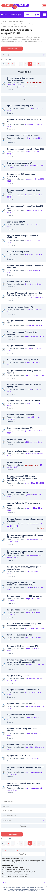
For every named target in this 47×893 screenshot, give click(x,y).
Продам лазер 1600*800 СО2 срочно (23, 610)
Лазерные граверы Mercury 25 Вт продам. (22, 333)
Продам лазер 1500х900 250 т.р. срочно (24, 596)
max (26, 325)
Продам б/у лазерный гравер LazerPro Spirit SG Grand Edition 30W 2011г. (24, 294)
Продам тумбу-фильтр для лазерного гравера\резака (24, 568)
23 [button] (34, 64)
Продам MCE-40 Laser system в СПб (22, 646)
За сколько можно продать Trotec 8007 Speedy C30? (24, 385)
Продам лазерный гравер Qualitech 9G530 (23, 191)
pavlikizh (28, 138)
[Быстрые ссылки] (44, 14)
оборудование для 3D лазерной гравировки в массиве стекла (21, 584)
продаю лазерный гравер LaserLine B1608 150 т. (23, 236)
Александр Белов (31, 465)
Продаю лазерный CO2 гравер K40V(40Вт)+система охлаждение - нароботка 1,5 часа (22, 478)
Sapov (27, 375)
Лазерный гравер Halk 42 (18, 251)
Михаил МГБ (29, 417)
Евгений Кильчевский (34, 83)
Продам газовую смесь (17, 492)
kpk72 (27, 442)
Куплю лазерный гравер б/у (20, 105)
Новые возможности (30, 87)
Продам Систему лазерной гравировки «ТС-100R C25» (25, 520)
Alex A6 (27, 152)
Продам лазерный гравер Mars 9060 (23, 689)
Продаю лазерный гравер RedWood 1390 (25, 149)
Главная (3, 883)
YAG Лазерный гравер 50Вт (19, 635)
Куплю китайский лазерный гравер (23, 451)
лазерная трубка (14, 462)
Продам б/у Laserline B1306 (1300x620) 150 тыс (24, 372)
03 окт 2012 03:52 (37, 337)
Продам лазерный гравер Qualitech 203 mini (25, 207)
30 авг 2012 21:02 (36, 442)
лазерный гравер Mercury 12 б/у (21, 307)
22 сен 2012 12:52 (37, 375)
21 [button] (25, 64)
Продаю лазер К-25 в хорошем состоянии (21, 175)
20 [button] (21, 64)
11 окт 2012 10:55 (36, 298)
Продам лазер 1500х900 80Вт (20, 744)
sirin (26, 284)
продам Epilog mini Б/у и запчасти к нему (23, 504)
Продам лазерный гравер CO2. (21, 414)
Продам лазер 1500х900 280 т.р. (21, 703)
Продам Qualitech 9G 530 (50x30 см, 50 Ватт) (24, 120)
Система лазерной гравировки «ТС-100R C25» (25, 768)
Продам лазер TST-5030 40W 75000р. (23, 135)
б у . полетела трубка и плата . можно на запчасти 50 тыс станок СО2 (24, 661)
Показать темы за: (7, 801)
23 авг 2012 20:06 (37, 483)
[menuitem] (4, 14)
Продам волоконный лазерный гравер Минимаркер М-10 (25, 536)
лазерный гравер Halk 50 (18, 439)
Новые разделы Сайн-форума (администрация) (20, 79)
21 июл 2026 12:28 (14, 85)
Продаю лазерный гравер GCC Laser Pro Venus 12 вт (25, 266)
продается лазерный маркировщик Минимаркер (23, 784)
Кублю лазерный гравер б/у (20, 428)
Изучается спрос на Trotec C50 (20, 714)
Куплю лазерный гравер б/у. (20, 163)
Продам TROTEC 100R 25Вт (19, 755)
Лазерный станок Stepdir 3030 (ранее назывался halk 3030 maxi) (24, 624)
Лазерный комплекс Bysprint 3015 (22, 359)
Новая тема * (12, 49)
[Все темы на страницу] (10, 59)
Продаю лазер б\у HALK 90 (19, 281)
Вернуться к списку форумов (11, 850)
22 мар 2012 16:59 (36, 758)
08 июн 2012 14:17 (37, 628)
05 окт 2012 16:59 (35, 325)
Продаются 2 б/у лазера (18, 676)
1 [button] (12, 64)
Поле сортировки (6, 810)
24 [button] (38, 64)
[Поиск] (35, 14)
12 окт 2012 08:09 (36, 284)
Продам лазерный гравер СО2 (21, 346)
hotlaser (28, 572)
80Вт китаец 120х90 (16, 222)
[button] (3, 64)
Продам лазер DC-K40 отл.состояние (23, 400)
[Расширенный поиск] (38, 14)
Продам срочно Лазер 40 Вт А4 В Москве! (22, 729)
